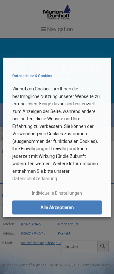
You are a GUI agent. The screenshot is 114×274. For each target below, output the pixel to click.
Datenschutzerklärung (34, 178)
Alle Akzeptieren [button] (57, 207)
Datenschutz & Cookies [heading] (32, 76)
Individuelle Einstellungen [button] (57, 193)
